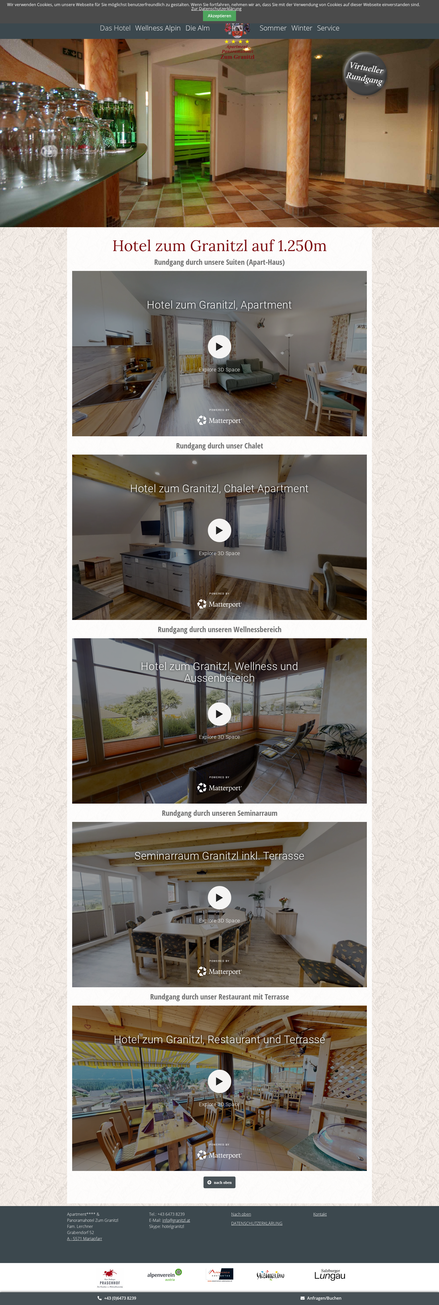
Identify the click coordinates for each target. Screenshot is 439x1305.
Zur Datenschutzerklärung (216, 8)
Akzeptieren (219, 16)
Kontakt (320, 1214)
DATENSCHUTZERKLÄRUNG (257, 1223)
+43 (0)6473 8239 (120, 1298)
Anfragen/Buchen (324, 1298)
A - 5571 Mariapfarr (84, 1238)
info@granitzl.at (176, 1220)
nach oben (223, 1182)
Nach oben (241, 1214)
